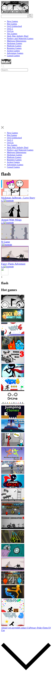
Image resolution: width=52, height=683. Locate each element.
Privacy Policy (36, 628)
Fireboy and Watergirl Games (20, 38)
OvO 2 (10, 29)
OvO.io (10, 31)
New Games (12, 21)
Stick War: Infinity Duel (17, 36)
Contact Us (24, 628)
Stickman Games (14, 43)
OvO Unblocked (14, 26)
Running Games (14, 48)
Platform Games (14, 46)
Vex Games (12, 33)
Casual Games (13, 55)
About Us (5, 628)
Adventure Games (15, 53)
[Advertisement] (26, 99)
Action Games (13, 51)
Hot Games (12, 24)
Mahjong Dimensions (16, 41)
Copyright (14, 628)
